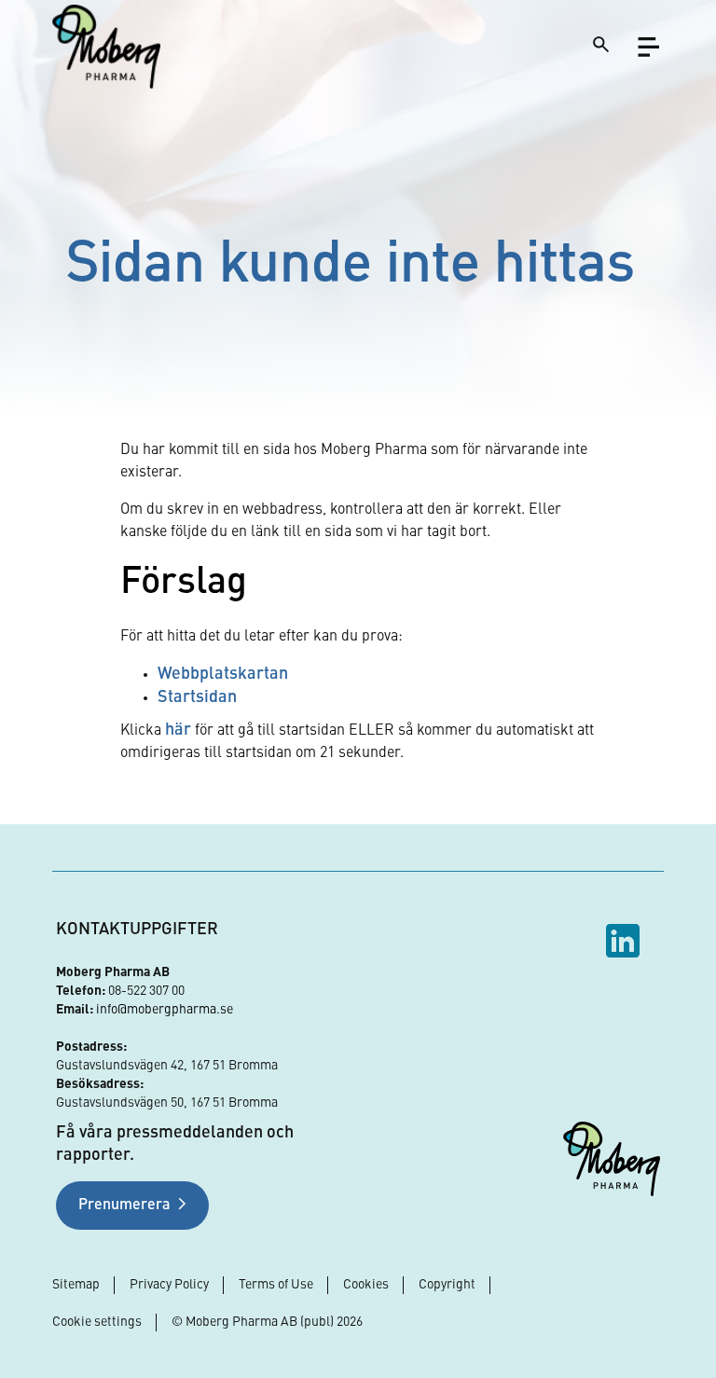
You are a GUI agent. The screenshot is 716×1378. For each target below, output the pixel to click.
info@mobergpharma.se (164, 1009)
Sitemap (76, 1284)
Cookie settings (97, 1322)
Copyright (447, 1284)
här (178, 730)
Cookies (366, 1284)
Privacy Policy (169, 1284)
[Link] (106, 46)
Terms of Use (276, 1284)
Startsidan (197, 697)
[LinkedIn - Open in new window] (625, 940)
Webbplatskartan (223, 674)
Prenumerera (124, 1205)
